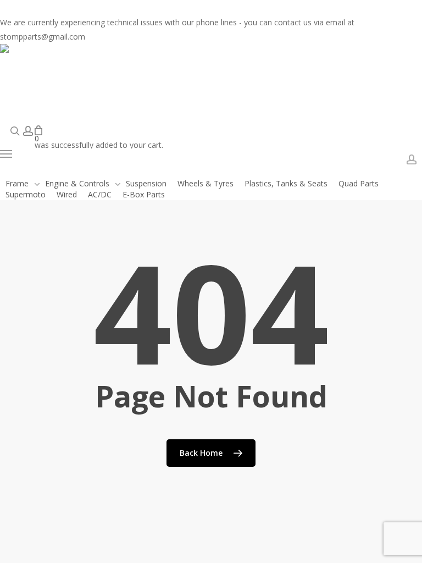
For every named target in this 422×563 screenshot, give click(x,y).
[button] (81, 153)
